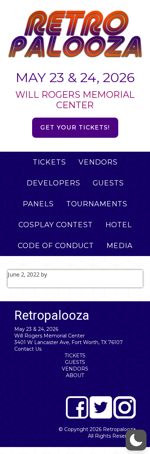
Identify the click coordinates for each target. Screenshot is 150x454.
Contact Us (28, 349)
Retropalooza (119, 429)
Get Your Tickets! (75, 127)
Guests (75, 362)
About (75, 375)
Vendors (75, 369)
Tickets (75, 355)
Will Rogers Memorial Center (49, 336)
